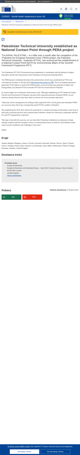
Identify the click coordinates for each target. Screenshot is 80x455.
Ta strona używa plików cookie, (19, 446)
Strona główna (6, 21)
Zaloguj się (61, 9)
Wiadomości (20, 21)
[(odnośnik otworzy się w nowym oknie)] (9, 8)
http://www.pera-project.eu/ (41, 82)
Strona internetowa (14, 175)
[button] (66, 9)
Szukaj (71, 9)
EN (3, 39)
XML (13, 197)
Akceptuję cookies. (25, 451)
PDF (34, 197)
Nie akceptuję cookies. (55, 451)
